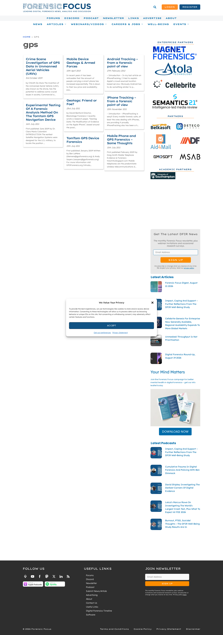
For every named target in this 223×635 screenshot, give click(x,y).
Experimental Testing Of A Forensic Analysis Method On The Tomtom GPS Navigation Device (43, 112)
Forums (53, 18)
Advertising (92, 595)
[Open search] (155, 7)
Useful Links (92, 606)
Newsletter (113, 18)
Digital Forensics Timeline (99, 610)
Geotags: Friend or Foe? (81, 102)
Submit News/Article (96, 591)
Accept (111, 325)
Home (26, 37)
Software (90, 614)
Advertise (152, 18)
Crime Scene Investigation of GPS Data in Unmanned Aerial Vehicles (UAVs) (43, 66)
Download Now (175, 431)
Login (170, 7)
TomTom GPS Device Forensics (82, 140)
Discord (71, 18)
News (37, 24)
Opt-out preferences (102, 332)
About (171, 18)
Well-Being (158, 24)
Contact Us (91, 603)
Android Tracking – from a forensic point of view (122, 62)
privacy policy (189, 268)
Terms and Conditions (114, 629)
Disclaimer (193, 629)
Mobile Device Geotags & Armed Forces (80, 62)
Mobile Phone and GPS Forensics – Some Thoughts (121, 139)
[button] (152, 302)
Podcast (91, 18)
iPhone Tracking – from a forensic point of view (121, 101)
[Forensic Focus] (57, 11)
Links (133, 18)
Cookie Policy (143, 629)
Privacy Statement (120, 332)
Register (189, 7)
